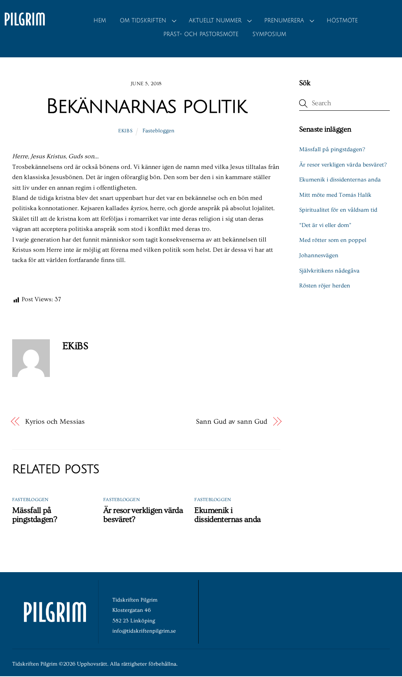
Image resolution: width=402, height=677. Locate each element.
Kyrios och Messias (54, 421)
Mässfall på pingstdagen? (34, 515)
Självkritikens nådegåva (329, 270)
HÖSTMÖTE (342, 21)
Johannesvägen (318, 255)
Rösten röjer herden (324, 285)
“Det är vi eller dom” (325, 225)
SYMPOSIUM (269, 34)
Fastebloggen (158, 131)
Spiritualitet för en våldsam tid (338, 210)
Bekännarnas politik (146, 106)
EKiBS (125, 131)
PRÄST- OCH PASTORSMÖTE (200, 34)
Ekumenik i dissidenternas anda (227, 515)
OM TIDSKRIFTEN (143, 21)
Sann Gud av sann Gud (231, 421)
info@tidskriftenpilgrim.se (144, 631)
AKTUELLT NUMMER (215, 21)
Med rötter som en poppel (332, 240)
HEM (99, 21)
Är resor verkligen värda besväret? (343, 164)
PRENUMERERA (284, 21)
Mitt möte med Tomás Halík (335, 195)
